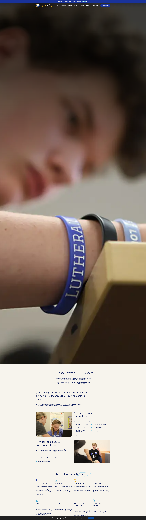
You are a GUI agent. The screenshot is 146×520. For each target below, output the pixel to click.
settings (82, 518)
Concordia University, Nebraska (101, 489)
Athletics (75, 5)
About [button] (58, 5)
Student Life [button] (81, 5)
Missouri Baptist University (103, 487)
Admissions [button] (63, 5)
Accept (91, 518)
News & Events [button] (95, 5)
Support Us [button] (88, 5)
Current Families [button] (106, 5)
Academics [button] (70, 5)
